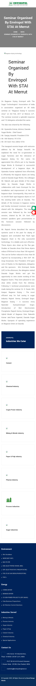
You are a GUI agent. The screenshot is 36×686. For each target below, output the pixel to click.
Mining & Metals (8, 618)
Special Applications (9, 640)
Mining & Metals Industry (15, 433)
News (22, 32)
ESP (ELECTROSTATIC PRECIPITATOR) (15, 570)
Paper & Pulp (7, 629)
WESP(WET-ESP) (8, 558)
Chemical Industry (12, 386)
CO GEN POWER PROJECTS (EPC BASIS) (15, 598)
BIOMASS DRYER (8, 594)
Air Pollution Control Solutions (12, 605)
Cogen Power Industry (14, 410)
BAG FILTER (6, 562)
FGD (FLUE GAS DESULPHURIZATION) (14, 573)
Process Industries (12, 506)
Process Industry (8, 621)
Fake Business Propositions (11, 601)
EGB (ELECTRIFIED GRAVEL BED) (13, 566)
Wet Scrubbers (7, 555)
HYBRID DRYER (7, 590)
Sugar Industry (7, 625)
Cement (9, 363)
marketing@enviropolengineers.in (17, 669)
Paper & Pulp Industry (14, 456)
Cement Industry (8, 633)
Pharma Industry (12, 480)
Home (15, 32)
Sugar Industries (12, 530)
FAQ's (4, 577)
